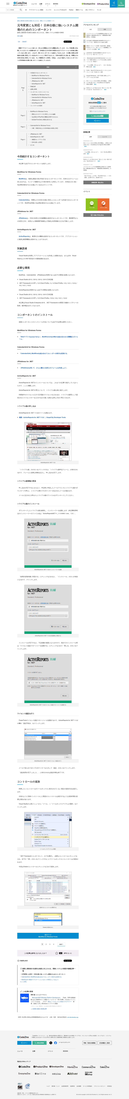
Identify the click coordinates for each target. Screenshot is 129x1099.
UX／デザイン (89, 10)
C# (19, 41)
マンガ (99, 10)
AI (26, 10)
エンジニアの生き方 (60, 10)
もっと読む (23, 981)
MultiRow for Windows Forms (40, 75)
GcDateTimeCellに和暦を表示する (42, 119)
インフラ (48, 10)
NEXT (60, 944)
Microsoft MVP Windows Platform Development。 (47, 997)
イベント (47, 4)
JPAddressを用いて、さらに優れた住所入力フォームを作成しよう (43, 368)
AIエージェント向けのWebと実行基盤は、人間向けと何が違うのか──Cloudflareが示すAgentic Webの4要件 (98, 82)
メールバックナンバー (98, 111)
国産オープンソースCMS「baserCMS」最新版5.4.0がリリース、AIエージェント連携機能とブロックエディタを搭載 (99, 47)
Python (71, 10)
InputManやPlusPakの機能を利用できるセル (45, 117)
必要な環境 (33, 89)
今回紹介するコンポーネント (39, 73)
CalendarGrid (23, 200)
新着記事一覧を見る (98, 182)
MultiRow (22, 179)
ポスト (68, 41)
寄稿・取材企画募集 (89, 1043)
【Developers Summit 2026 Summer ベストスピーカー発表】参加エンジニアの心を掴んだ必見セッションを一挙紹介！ (98, 59)
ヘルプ (48, 1086)
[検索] (20, 9)
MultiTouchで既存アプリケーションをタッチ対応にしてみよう (40, 979)
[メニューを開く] (8, 4)
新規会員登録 (98, 116)
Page (23, 115)
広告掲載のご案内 (104, 1043)
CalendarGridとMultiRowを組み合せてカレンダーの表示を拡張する (44, 353)
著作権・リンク (56, 1086)
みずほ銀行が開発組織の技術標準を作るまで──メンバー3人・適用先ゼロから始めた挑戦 (98, 41)
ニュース (34, 4)
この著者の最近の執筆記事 (39, 1009)
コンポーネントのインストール (39, 92)
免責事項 (72, 1086)
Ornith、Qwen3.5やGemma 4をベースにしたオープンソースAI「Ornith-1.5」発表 (99, 71)
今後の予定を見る (98, 215)
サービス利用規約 (87, 1086)
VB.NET (24, 41)
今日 (90, 29)
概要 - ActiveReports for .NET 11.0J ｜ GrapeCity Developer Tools (42, 417)
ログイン (98, 121)
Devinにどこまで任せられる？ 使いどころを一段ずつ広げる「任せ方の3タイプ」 (98, 88)
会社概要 (79, 1086)
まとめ (32, 145)
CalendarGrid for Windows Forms (42, 78)
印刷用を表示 (24, 961)
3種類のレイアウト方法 (39, 139)
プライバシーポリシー (99, 1086)
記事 (41, 4)
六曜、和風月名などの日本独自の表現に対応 (45, 128)
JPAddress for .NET (37, 81)
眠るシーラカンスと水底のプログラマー (60, 1001)
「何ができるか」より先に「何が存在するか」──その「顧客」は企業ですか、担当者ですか (97, 176)
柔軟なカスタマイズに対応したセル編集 (43, 114)
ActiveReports (24, 236)
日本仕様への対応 (37, 142)
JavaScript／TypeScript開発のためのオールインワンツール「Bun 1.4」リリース (98, 53)
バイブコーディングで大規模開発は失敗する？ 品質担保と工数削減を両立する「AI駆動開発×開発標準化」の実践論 (99, 35)
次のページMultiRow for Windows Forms (48, 936)
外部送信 (109, 1086)
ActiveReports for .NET (38, 84)
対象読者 (33, 86)
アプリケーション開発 (36, 10)
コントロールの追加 (36, 105)
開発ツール (79, 10)
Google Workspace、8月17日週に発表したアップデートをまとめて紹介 (98, 76)
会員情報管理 (64, 1086)
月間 (105, 29)
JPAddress (23, 218)
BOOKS (55, 4)
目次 (48, 67)
